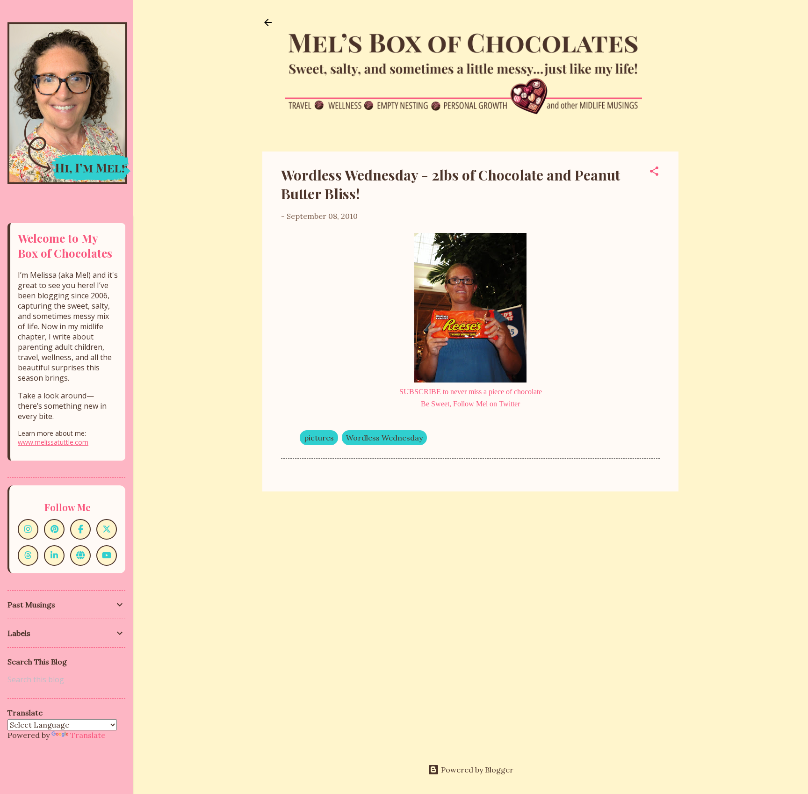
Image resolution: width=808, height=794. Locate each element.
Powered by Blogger (476, 769)
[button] (654, 173)
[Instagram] (28, 529)
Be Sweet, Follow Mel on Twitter (470, 404)
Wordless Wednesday (384, 437)
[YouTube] (106, 555)
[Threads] (28, 555)
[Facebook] (80, 529)
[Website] (80, 555)
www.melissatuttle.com (53, 442)
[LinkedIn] (54, 555)
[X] (106, 529)
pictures (319, 437)
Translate (87, 735)
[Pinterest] (54, 529)
